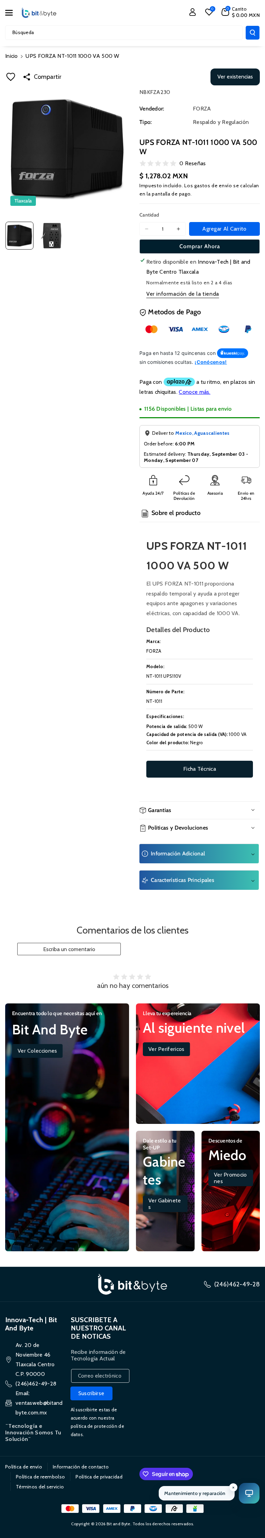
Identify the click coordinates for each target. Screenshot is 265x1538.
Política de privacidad (99, 1477)
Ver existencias (235, 76)
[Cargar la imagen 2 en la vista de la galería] (51, 236)
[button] (12, 12)
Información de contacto (81, 1467)
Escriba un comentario (69, 949)
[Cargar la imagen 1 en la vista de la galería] (19, 236)
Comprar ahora (199, 246)
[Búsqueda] (252, 33)
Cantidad (149, 215)
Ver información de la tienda (182, 294)
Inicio (11, 56)
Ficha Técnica (199, 769)
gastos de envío (213, 185)
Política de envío (23, 1467)
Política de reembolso (40, 1477)
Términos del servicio (40, 1487)
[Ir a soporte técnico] (249, 1493)
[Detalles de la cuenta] (192, 12)
